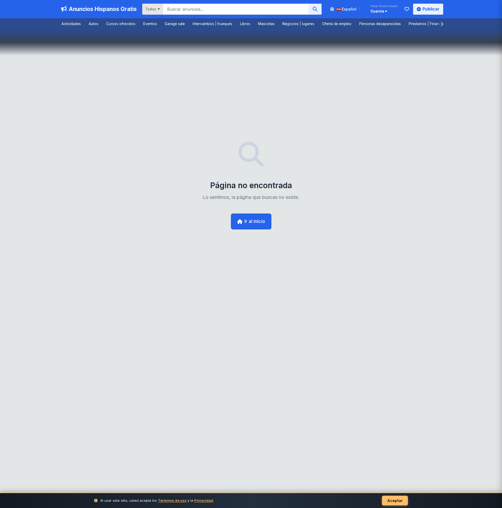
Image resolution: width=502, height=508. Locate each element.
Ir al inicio (254, 221)
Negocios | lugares (298, 24)
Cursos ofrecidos (120, 24)
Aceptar (395, 500)
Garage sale (175, 24)
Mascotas (266, 24)
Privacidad (203, 500)
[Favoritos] (407, 9)
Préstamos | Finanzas (427, 24)
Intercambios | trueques (212, 24)
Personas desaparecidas (380, 24)
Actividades (71, 24)
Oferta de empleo (336, 24)
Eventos (150, 24)
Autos (93, 24)
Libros (245, 24)
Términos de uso (172, 500)
